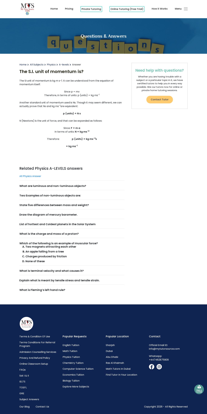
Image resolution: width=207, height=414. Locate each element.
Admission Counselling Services (37, 352)
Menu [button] (178, 8)
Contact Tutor (160, 99)
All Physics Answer (30, 176)
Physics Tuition (71, 357)
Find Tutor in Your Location (121, 375)
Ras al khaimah (115, 363)
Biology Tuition (71, 380)
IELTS (22, 381)
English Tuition (71, 345)
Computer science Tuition (78, 369)
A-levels (64, 64)
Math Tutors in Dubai (118, 369)
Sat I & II (24, 375)
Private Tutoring (91, 9)
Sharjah (110, 345)
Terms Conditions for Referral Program (37, 344)
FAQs (22, 369)
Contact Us (42, 406)
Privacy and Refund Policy (34, 358)
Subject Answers (29, 399)
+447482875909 (159, 359)
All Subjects (36, 64)
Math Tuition (70, 351)
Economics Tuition (73, 375)
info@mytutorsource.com (164, 349)
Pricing (69, 8)
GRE (21, 393)
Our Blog (24, 406)
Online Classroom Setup (33, 364)
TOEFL (23, 387)
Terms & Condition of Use (34, 336)
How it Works (160, 8)
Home (54, 8)
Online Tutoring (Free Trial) (126, 9)
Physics (51, 64)
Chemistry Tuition (73, 363)
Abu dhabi (112, 357)
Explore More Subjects (76, 386)
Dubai (109, 351)
